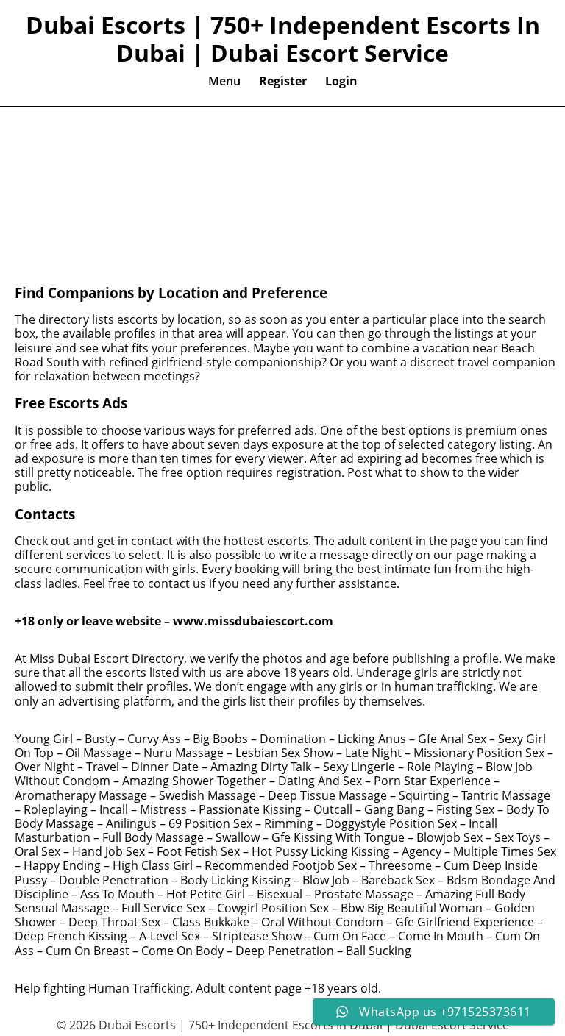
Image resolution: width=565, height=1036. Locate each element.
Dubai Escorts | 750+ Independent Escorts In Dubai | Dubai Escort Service (283, 39)
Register (283, 81)
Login (341, 81)
